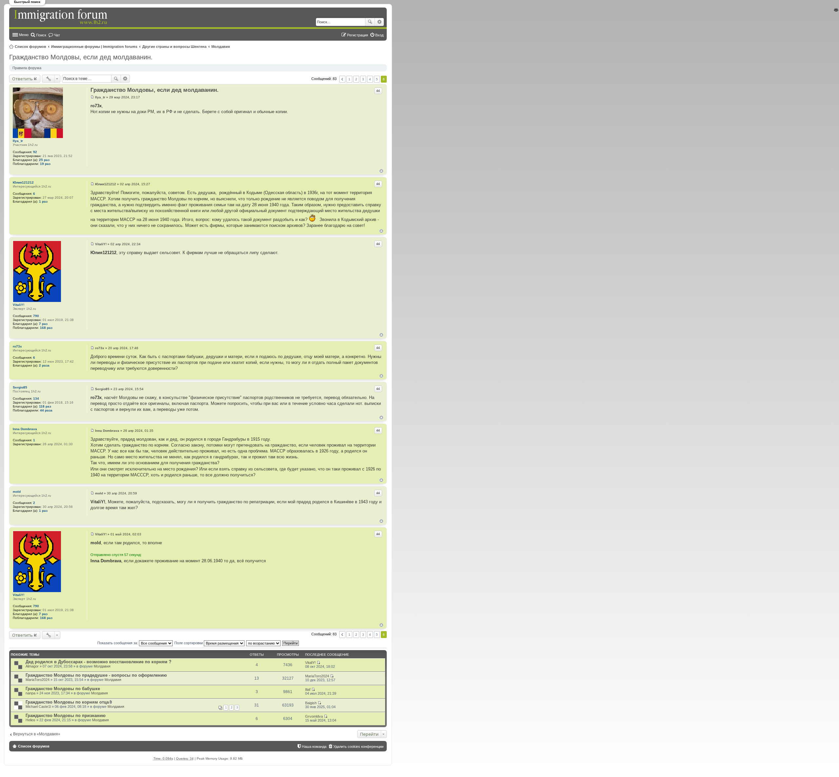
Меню (24, 35)
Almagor (32, 666)
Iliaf (307, 689)
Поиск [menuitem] (41, 35)
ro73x (17, 346)
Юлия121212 (23, 182)
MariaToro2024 (37, 680)
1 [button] (349, 79)
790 (36, 316)
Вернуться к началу (381, 171)
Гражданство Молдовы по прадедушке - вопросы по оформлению (96, 675)
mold (17, 491)
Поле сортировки (189, 643)
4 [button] (370, 79)
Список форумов (30, 47)
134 (36, 398)
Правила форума (26, 68)
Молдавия (220, 47)
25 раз (44, 160)
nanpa (30, 693)
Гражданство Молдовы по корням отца (67, 702)
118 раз (45, 406)
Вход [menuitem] (379, 35)
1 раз (43, 201)
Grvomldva (314, 716)
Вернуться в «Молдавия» (36, 734)
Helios (30, 720)
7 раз (43, 324)
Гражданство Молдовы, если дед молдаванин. (81, 57)
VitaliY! (18, 305)
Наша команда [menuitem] (314, 746)
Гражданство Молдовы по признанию (66, 715)
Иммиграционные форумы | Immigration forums (94, 47)
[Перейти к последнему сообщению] (318, 663)
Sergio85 (20, 387)
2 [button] (356, 79)
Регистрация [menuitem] (357, 35)
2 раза (44, 365)
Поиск (370, 22)
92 (35, 152)
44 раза (46, 410)
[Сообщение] (92, 97)
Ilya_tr (18, 141)
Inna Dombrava (25, 429)
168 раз (46, 327)
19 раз (45, 164)
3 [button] (363, 79)
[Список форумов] (61, 17)
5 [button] (377, 79)
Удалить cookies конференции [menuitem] (358, 746)
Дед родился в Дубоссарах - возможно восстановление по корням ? (98, 661)
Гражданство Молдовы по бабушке (63, 688)
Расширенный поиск (379, 22)
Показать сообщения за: (118, 643)
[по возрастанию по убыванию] (263, 643)
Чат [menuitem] (57, 35)
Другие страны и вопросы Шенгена (174, 47)
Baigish (311, 703)
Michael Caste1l (38, 706)
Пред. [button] (342, 79)
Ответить (22, 79)
